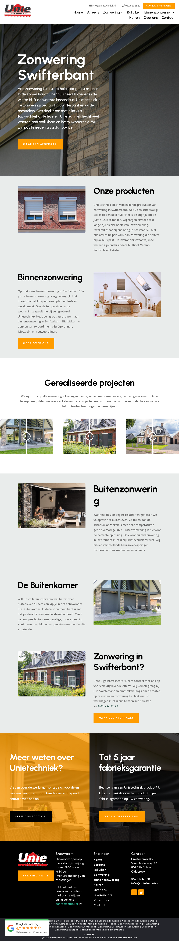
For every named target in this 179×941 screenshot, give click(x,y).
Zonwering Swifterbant (82, 927)
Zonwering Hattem (81, 924)
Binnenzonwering (157, 12)
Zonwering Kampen (57, 924)
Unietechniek (57, 937)
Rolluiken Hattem (92, 930)
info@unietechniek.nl (104, 5)
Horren (134, 18)
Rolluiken (134, 12)
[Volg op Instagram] (141, 892)
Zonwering (111, 12)
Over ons (151, 18)
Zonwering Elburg (96, 921)
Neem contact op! (31, 816)
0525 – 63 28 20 (108, 706)
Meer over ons (36, 343)
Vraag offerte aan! (122, 816)
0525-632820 (132, 5)
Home (78, 12)
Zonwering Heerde (105, 924)
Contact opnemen (158, 5)
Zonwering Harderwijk (131, 924)
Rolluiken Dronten (113, 930)
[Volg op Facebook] (134, 892)
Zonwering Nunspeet (67, 930)
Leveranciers (103, 895)
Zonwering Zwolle (53, 921)
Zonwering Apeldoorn (121, 921)
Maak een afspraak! (40, 144)
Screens (93, 12)
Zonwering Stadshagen (142, 927)
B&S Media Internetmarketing (119, 937)
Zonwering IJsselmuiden (112, 927)
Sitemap (89, 934)
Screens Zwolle (75, 921)
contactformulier (67, 904)
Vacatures (101, 900)
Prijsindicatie (35, 875)
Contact (168, 18)
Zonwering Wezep (146, 921)
